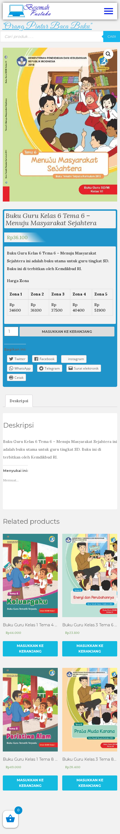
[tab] (19, 401)
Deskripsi (18, 400)
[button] (47, 26)
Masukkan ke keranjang (67, 331)
